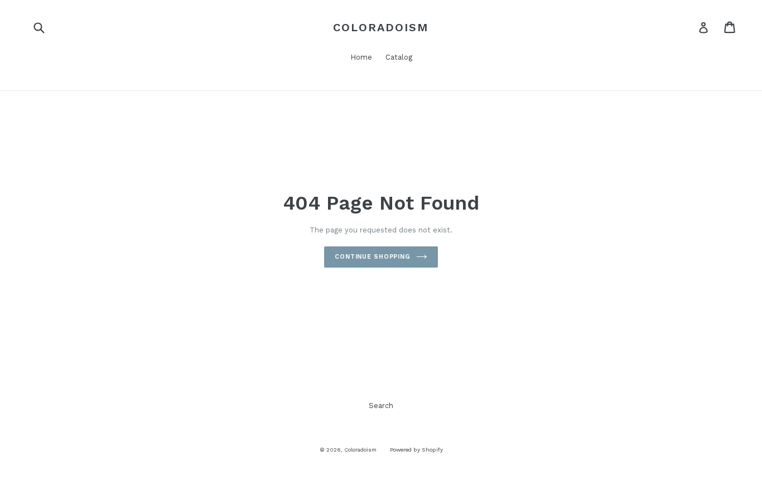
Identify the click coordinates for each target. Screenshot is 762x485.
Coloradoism (380, 27)
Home (361, 57)
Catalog (398, 57)
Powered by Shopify (416, 450)
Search (381, 405)
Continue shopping (373, 256)
